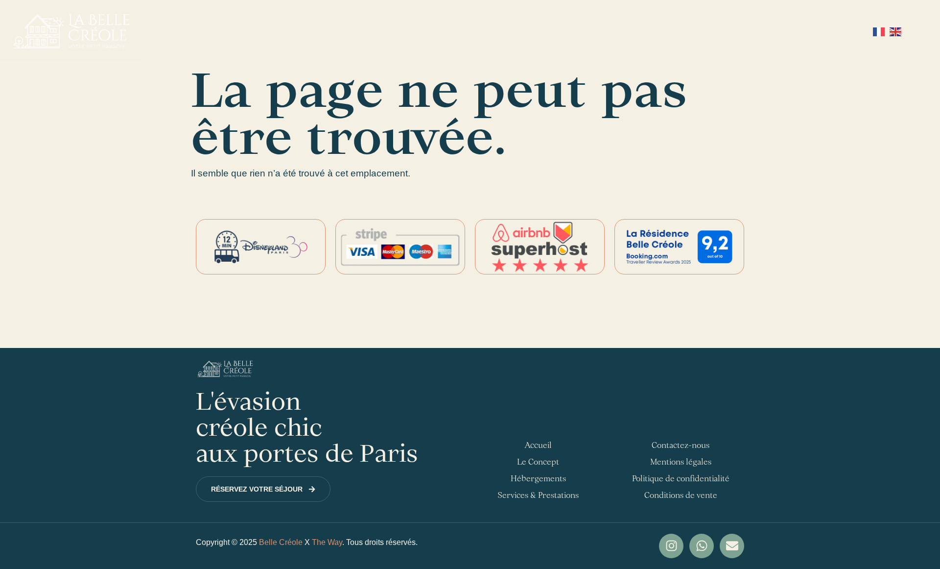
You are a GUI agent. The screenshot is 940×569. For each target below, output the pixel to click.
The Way (327, 542)
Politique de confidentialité (680, 478)
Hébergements (397, 31)
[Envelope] (732, 546)
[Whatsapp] (701, 546)
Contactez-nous (647, 31)
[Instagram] (671, 546)
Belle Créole (281, 542)
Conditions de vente (680, 495)
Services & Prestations (528, 31)
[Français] (880, 31)
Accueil (311, 31)
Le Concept (538, 461)
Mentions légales (680, 461)
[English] (895, 31)
